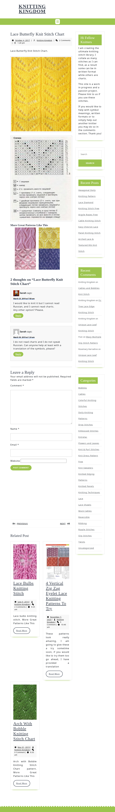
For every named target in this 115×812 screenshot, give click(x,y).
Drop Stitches (85, 424)
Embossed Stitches (88, 431)
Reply (18, 315)
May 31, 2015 (24, 747)
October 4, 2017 (22, 40)
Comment (17, 385)
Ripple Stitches (86, 529)
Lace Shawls (84, 504)
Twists (81, 542)
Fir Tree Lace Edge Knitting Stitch (89, 306)
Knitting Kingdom (32, 9)
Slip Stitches (85, 535)
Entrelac (82, 437)
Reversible (84, 517)
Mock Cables (85, 511)
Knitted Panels (86, 486)
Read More (23, 630)
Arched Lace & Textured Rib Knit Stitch (87, 245)
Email (14, 444)
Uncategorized (86, 548)
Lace (80, 498)
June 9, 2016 (23, 602)
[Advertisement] (41, 493)
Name (14, 428)
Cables (82, 394)
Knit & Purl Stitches (88, 449)
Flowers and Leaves (88, 443)
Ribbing (82, 523)
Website (15, 460)
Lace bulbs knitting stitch (23, 588)
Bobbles (82, 388)
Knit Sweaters (85, 467)
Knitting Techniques (89, 492)
